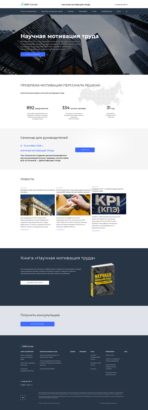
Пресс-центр (110, 355)
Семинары (83, 11)
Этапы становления (28, 11)
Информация (106, 11)
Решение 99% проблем (47, 369)
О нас (94, 11)
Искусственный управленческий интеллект (111, 367)
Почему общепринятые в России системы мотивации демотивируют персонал (51, 363)
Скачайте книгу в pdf (35, 282)
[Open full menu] (127, 11)
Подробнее (85, 150)
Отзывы (71, 11)
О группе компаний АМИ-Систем (95, 357)
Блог (119, 11)
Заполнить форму (37, 324)
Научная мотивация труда (52, 11)
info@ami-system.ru (26, 385)
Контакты (93, 369)
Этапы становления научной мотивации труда (26, 357)
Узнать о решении (33, 54)
